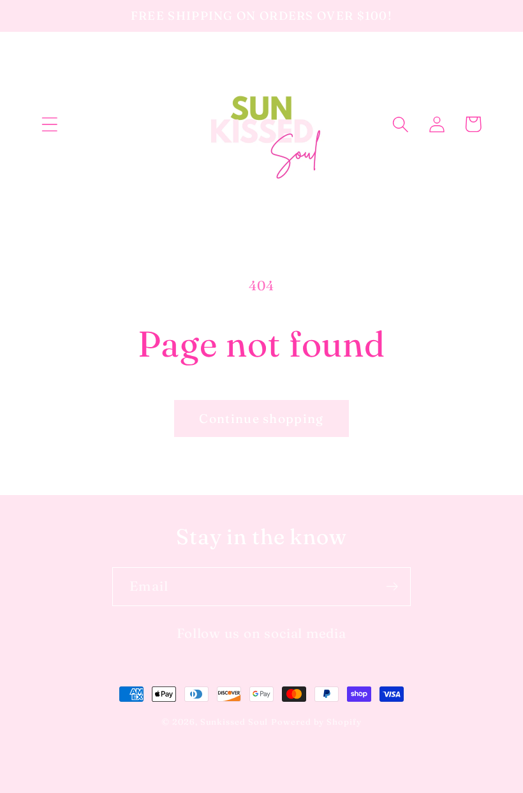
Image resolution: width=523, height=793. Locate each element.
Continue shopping (261, 418)
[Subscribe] (392, 586)
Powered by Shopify (316, 721)
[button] (49, 124)
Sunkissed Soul (234, 721)
